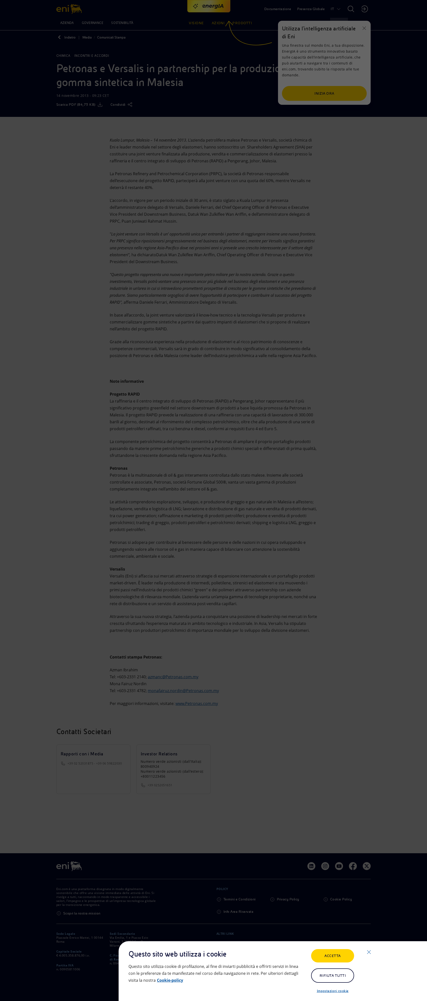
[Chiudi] (369, 952)
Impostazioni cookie (333, 991)
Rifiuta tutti (333, 976)
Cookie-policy (170, 980)
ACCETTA (332, 956)
